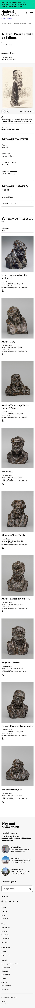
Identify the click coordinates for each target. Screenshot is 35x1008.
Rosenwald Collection (8, 156)
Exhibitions (4, 942)
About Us (4, 911)
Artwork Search (6, 967)
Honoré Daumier (6, 57)
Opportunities (5, 955)
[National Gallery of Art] (17, 825)
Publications (5, 989)
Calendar (4, 931)
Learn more (18, 6)
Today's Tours (5, 935)
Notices (3, 1001)
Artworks (9, 23)
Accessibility (5, 939)
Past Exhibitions (6, 986)
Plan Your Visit (5, 928)
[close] (33, 2)
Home (3, 23)
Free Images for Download (9, 964)
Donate (3, 951)
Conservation (5, 975)
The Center (4, 971)
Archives (4, 982)
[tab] (6, 229)
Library (3, 978)
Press (3, 915)
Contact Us (4, 919)
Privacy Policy (4, 1004)
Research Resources (8, 203)
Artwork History (7, 197)
